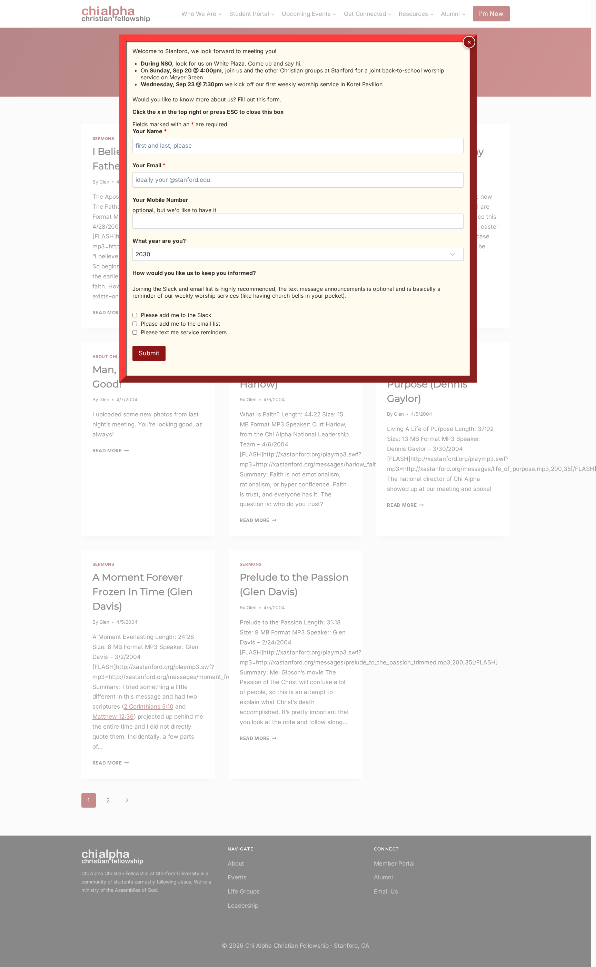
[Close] (469, 42)
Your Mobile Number (160, 199)
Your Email (149, 165)
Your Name (149, 131)
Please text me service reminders (184, 332)
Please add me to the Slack (176, 315)
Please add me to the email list (180, 323)
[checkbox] (134, 315)
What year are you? (159, 240)
